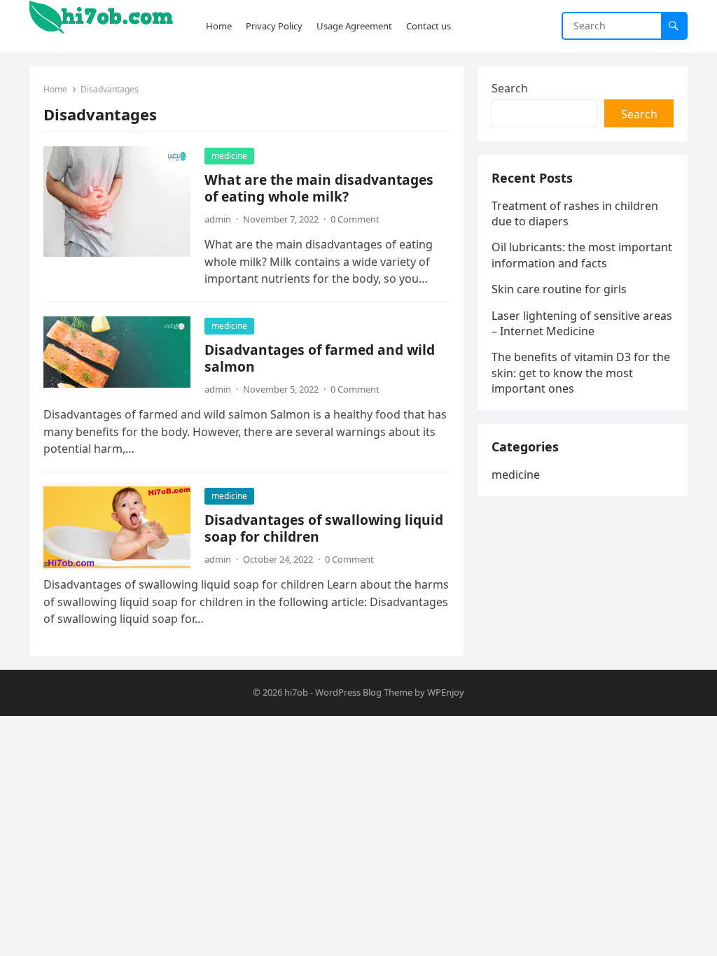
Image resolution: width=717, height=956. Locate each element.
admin (217, 219)
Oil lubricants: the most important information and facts (582, 254)
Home (55, 89)
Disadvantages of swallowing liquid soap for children (323, 528)
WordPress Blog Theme (363, 692)
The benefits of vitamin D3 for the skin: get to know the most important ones (581, 372)
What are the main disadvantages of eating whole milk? (318, 188)
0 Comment (355, 219)
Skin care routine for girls (559, 289)
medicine (229, 156)
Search (510, 88)
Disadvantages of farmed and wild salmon (319, 358)
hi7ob (296, 692)
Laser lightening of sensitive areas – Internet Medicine (582, 323)
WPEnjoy (445, 692)
